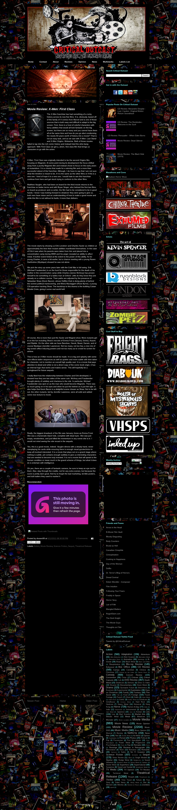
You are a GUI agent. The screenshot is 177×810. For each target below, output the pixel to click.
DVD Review (131, 680)
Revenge (113, 747)
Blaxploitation (114, 664)
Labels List (124, 62)
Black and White (144, 662)
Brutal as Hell (112, 546)
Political (144, 738)
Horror (117, 706)
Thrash (131, 777)
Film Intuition (111, 586)
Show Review (117, 758)
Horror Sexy (111, 600)
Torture (139, 780)
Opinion (82, 62)
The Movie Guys (113, 623)
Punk (122, 745)
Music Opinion (140, 730)
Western (109, 785)
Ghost (128, 697)
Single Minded (141, 758)
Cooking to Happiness (115, 559)
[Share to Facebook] (36, 542)
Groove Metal (125, 702)
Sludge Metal (123, 760)
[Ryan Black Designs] (127, 282)
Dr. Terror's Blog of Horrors (118, 573)
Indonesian (118, 709)
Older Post (91, 701)
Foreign (134, 695)
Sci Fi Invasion (137, 752)
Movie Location (124, 720)
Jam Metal (109, 712)
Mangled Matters (113, 609)
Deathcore (120, 683)
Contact (43, 62)
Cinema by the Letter (126, 672)
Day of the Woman (114, 564)
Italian (142, 709)
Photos (133, 738)
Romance (132, 750)
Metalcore (141, 717)
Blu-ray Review (134, 664)
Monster (109, 720)
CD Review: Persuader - (126, 135)
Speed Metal (134, 762)
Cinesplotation (112, 555)
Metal (127, 716)
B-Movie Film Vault (114, 532)
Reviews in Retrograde (134, 747)
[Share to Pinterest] (39, 542)
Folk (118, 695)
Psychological (111, 745)
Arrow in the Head (114, 527)
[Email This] (28, 542)
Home (30, 62)
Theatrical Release (83, 546)
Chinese (143, 670)
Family (126, 692)
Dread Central (112, 577)
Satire (123, 752)
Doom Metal (142, 685)
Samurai (114, 752)
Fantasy (137, 692)
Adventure (145, 654)
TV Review (145, 770)
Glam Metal (146, 697)
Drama (109, 687)
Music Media (121, 730)
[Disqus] (62, 586)
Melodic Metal (112, 717)
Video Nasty (120, 782)
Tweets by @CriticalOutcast (118, 641)
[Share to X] (33, 542)
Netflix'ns (132, 733)
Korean (139, 712)
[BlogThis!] (31, 542)
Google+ (135, 463)
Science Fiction (60, 546)
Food (125, 695)
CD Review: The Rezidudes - (130, 123)
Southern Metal (122, 762)
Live (113, 714)
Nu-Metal (136, 736)
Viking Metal (134, 782)
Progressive (140, 743)
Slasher (109, 760)
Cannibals (130, 670)
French (119, 697)
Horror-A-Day (133, 707)
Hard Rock (140, 702)
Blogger (93, 804)
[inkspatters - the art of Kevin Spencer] (127, 250)
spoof (112, 787)
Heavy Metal (123, 704)
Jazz (131, 712)
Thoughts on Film (113, 627)
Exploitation (136, 690)
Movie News (121, 723)
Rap (128, 745)
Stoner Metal (111, 765)
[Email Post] (91, 538)
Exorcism (110, 690)
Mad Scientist (125, 714)
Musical (109, 733)
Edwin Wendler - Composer (118, 582)
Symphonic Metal (141, 767)
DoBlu (108, 568)
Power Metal (124, 743)
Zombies (146, 785)
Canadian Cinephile (114, 550)
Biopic (118, 662)
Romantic (145, 750)
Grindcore (143, 700)
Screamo (135, 755)
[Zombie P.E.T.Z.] (127, 323)
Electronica (142, 688)
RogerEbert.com (113, 614)
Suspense (110, 767)
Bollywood (110, 667)
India (145, 707)
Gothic (121, 700)
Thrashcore (143, 777)
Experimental (122, 690)
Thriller (109, 780)
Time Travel (126, 780)
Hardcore (109, 704)
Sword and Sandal (125, 767)
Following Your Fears (115, 591)
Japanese (121, 712)
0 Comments (82, 538)
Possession (118, 740)
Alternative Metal (144, 657)
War (144, 782)
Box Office (124, 667)
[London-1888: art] (127, 297)
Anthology (141, 659)
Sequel (71, 546)
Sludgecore (137, 760)
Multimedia (108, 62)
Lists (148, 712)
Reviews (68, 62)
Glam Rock (112, 699)
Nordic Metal (126, 736)
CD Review (144, 667)
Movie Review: (51, 109)
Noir (117, 736)
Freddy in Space (113, 595)
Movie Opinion (143, 723)
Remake (137, 745)
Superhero (124, 765)
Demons (130, 683)
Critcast (135, 677)
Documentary (126, 685)
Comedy (110, 675)
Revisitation (110, 750)
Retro (148, 745)
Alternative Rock (114, 659)
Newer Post (33, 701)
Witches (120, 785)
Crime (124, 677)
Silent (130, 757)
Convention (111, 677)
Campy (116, 670)
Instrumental (131, 710)
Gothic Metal (132, 699)
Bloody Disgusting (114, 536)
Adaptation (126, 654)
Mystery (120, 733)
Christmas (110, 672)
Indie (108, 710)
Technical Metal (120, 773)
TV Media (111, 769)
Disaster (113, 685)
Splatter (144, 762)
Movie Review (47, 546)
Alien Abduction (115, 657)
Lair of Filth (111, 604)
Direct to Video (144, 683)
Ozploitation (113, 738)
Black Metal (130, 662)
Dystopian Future (127, 688)
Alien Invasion (129, 657)
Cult (119, 680)
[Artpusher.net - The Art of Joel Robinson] (127, 309)
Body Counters (112, 541)
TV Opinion (129, 770)
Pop (107, 740)
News (94, 62)
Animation (128, 659)
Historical (137, 704)
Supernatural (139, 765)
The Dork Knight (113, 618)
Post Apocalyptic (134, 740)
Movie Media (141, 719)
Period (122, 738)
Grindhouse (110, 702)
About (56, 62)
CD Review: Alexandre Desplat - (131, 111)
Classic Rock (142, 672)
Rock (122, 750)
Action (36, 546)
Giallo (136, 697)
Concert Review (134, 675)
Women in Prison (133, 785)
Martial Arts (140, 714)
